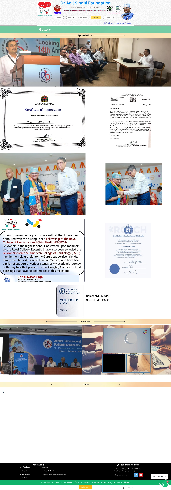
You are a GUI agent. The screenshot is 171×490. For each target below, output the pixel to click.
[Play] (123, 488)
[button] (44, 8)
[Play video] (126, 340)
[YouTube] (141, 475)
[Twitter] (136, 475)
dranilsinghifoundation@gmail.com (131, 471)
